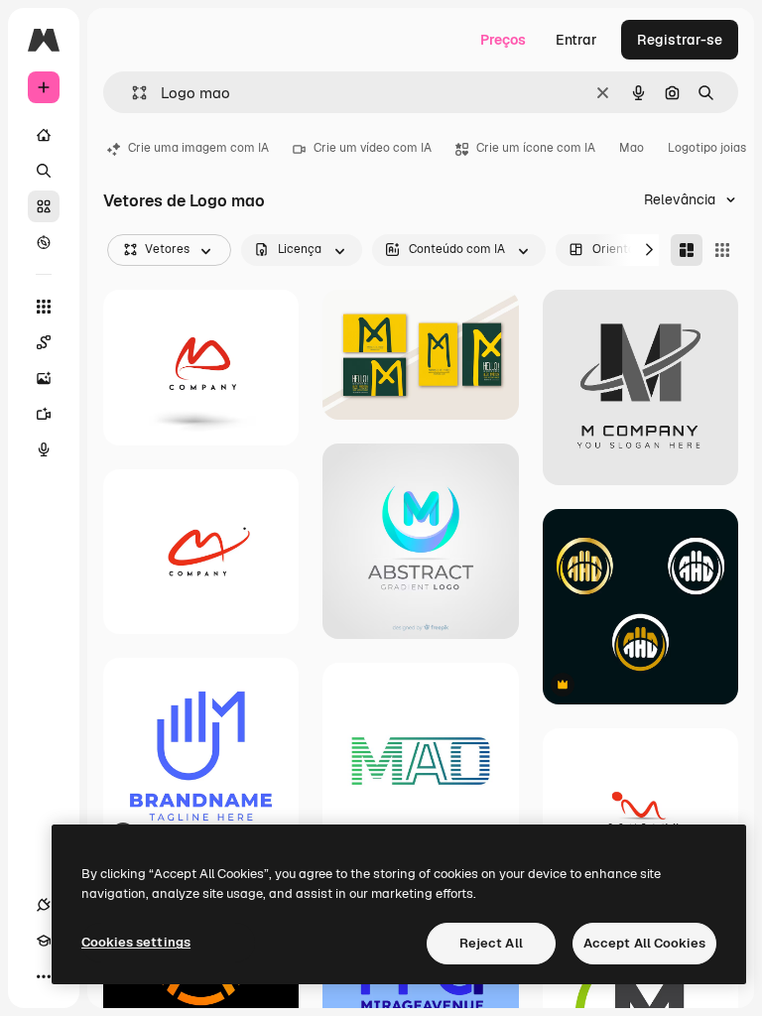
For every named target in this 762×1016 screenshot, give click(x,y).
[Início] (44, 135)
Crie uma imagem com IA (198, 148)
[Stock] (44, 206)
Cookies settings (135, 942)
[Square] (722, 250)
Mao (631, 148)
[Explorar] (44, 242)
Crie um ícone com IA (535, 148)
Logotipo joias (707, 148)
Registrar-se (679, 40)
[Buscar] (44, 171)
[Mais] (44, 976)
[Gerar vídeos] (44, 414)
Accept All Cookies (644, 943)
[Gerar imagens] (44, 378)
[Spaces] (44, 342)
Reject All (491, 943)
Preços (503, 40)
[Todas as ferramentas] (44, 306)
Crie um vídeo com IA (373, 148)
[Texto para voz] (44, 449)
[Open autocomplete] (131, 92)
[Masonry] (686, 250)
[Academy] (44, 940)
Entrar (576, 40)
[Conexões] (44, 905)
